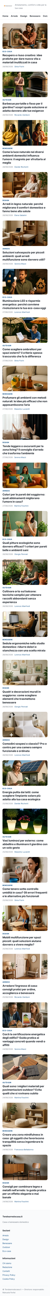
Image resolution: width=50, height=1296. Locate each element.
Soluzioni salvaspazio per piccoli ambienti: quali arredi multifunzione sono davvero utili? (23, 256)
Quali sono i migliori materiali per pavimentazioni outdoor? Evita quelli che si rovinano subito (23, 1090)
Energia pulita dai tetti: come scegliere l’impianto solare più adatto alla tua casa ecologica (21, 796)
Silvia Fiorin (19, 66)
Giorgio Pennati (21, 554)
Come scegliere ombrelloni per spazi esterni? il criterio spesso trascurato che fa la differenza (22, 353)
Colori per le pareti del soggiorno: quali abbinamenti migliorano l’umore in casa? (23, 498)
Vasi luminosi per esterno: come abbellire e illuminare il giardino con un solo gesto (25, 844)
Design (23, 16)
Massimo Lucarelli (22, 409)
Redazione (7, 1267)
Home (5, 16)
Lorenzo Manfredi (22, 312)
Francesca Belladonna (23, 1149)
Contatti (6, 1271)
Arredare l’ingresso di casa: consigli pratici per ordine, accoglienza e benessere (20, 989)
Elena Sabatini (20, 215)
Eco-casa (7, 51)
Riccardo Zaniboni (22, 115)
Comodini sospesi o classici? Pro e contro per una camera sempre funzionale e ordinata (24, 747)
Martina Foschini (21, 506)
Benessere (35, 16)
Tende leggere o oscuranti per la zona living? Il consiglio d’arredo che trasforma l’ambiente (22, 450)
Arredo (14, 16)
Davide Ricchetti (21, 167)
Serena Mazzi (20, 264)
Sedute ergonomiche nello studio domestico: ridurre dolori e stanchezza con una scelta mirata (23, 647)
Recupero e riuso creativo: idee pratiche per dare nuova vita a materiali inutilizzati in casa (22, 59)
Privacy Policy (8, 1275)
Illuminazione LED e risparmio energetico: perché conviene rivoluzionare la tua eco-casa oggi (24, 304)
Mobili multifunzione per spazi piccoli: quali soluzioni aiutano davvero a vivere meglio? (21, 941)
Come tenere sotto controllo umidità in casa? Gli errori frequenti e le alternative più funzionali (24, 892)
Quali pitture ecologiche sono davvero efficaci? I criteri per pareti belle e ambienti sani (24, 546)
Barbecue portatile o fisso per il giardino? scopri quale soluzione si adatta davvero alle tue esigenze (24, 107)
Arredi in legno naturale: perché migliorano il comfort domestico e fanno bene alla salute (23, 207)
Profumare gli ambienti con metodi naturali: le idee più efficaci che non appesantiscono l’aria (24, 401)
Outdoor (6, 100)
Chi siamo (6, 1263)
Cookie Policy (8, 1279)
